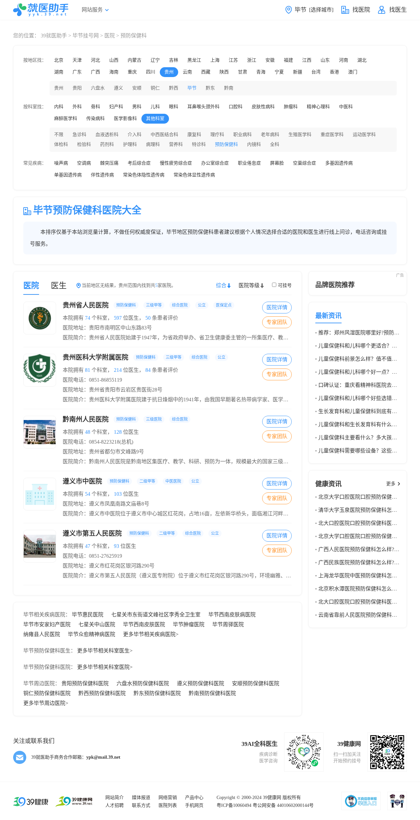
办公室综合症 (215, 163)
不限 (58, 134)
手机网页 (194, 805)
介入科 (134, 134)
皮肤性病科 (263, 106)
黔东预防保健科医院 (157, 693)
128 (118, 432)
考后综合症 (139, 163)
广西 (95, 72)
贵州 (169, 72)
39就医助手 (53, 35)
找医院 (361, 10)
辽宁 (155, 60)
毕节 (192, 88)
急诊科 (79, 134)
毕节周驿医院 (228, 624)
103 (118, 494)
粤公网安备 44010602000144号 (283, 805)
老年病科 (270, 134)
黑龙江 (194, 60)
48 (87, 432)
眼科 (173, 106)
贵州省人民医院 (147, 305)
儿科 (155, 106)
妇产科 (116, 106)
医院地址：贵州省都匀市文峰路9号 (103, 451)
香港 (334, 72)
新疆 (297, 72)
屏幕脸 (277, 163)
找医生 (398, 10)
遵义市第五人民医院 (141, 533)
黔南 (228, 88)
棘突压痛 (109, 163)
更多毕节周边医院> (45, 703)
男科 (136, 106)
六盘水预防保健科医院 (142, 683)
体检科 (61, 144)
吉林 (173, 60)
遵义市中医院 (131, 481)
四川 (150, 72)
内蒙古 (134, 60)
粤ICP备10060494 (234, 805)
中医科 (346, 106)
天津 (77, 60)
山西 (113, 60)
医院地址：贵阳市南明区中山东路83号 (107, 327)
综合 (221, 285)
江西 (306, 60)
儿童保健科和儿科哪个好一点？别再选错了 (368, 372)
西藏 (205, 72)
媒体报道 (141, 797)
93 (116, 546)
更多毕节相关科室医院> (105, 667)
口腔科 (235, 106)
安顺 (136, 88)
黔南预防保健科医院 (212, 693)
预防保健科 (226, 144)
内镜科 (254, 144)
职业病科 (242, 134)
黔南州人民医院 (125, 419)
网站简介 (114, 797)
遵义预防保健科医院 (200, 683)
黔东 (210, 88)
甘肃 (242, 72)
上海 (215, 60)
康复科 (194, 134)
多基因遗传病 (339, 163)
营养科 (176, 144)
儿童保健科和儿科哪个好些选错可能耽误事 (368, 398)
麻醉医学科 (65, 118)
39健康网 (272, 797)
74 (87, 318)
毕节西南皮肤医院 (144, 624)
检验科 (84, 144)
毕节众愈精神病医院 (91, 634)
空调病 (84, 163)
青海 (260, 72)
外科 (77, 106)
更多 (390, 483)
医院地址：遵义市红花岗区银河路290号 (109, 566)
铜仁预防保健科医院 (47, 693)
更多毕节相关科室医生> (105, 650)
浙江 (251, 60)
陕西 (224, 72)
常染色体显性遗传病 (194, 174)
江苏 (233, 60)
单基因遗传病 (68, 174)
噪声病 (61, 163)
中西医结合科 (164, 134)
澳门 (352, 72)
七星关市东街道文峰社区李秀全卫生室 (155, 614)
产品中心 (194, 797)
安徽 (270, 60)
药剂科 (107, 144)
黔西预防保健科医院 (102, 693)
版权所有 (292, 797)
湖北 (362, 60)
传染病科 (95, 118)
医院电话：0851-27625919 (92, 556)
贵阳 (77, 88)
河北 (95, 60)
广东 (77, 72)
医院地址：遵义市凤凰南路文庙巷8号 (106, 504)
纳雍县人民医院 (41, 634)
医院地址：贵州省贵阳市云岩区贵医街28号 (112, 389)
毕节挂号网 (86, 35)
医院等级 (249, 285)
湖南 (58, 72)
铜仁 (155, 88)
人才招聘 (114, 805)
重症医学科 (332, 134)
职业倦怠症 (249, 163)
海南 (113, 72)
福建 (288, 60)
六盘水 (98, 88)
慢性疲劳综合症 (176, 163)
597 (118, 318)
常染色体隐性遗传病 (143, 174)
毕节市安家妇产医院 (47, 624)
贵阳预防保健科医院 (85, 683)
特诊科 (199, 144)
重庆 (132, 72)
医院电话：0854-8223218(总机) (98, 442)
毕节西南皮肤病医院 (232, 614)
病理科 (153, 144)
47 (87, 546)
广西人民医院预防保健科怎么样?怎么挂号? (367, 549)
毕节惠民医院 (87, 614)
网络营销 (167, 797)
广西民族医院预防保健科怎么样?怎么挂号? (367, 562)
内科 (58, 106)
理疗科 (217, 134)
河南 (343, 60)
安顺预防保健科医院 (255, 683)
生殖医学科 (299, 134)
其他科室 (155, 118)
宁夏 (279, 72)
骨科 (95, 106)
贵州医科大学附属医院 (144, 357)
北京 (58, 60)
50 (148, 318)
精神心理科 (318, 106)
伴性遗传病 (102, 174)
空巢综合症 (304, 163)
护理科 (130, 144)
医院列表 (167, 805)
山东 (325, 60)
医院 (109, 35)
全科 (274, 144)
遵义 (118, 88)
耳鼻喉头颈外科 (203, 106)
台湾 (316, 72)
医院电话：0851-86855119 (92, 380)
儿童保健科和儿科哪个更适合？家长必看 (365, 346)
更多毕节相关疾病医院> (150, 634)
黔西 (173, 88)
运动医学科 (364, 134)
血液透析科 (106, 134)
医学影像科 (125, 118)
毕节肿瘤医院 (188, 624)
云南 (187, 72)
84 (148, 370)
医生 (59, 285)
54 (87, 494)
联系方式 (141, 805)
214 (118, 370)
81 (87, 370)
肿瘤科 (291, 106)
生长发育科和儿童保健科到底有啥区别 (363, 411)
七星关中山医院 (96, 624)
